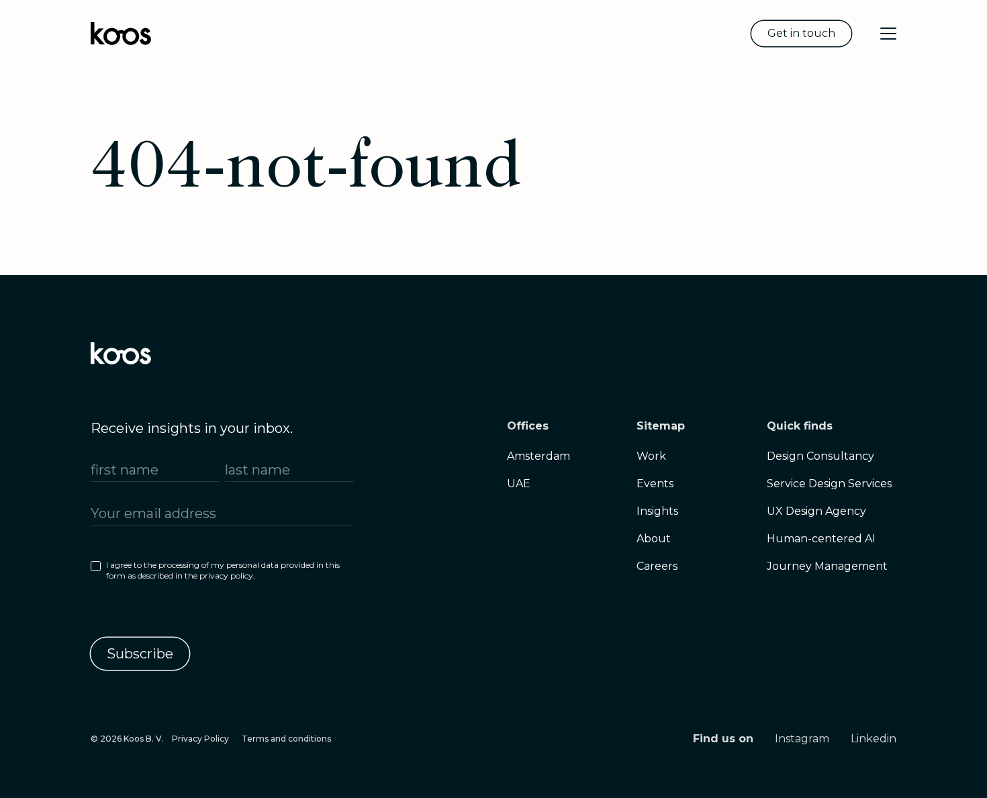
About (654, 538)
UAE (518, 483)
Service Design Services (829, 483)
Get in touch (801, 33)
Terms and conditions (286, 739)
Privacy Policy (200, 739)
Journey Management (827, 566)
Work (651, 456)
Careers (657, 566)
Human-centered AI (821, 538)
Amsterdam (538, 456)
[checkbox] (222, 573)
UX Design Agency (816, 511)
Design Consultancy (820, 456)
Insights (657, 511)
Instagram (802, 738)
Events (655, 483)
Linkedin (873, 738)
